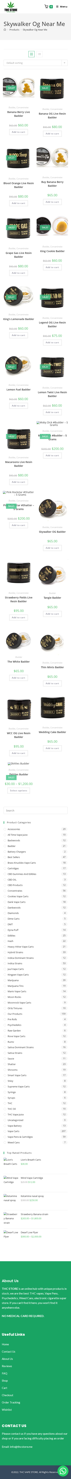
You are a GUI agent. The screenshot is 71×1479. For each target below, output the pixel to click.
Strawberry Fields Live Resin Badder (18, 599)
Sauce (11, 1058)
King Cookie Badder (52, 251)
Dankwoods (14, 907)
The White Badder (18, 661)
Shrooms (12, 1069)
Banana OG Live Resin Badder (52, 115)
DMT (10, 924)
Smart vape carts (17, 1075)
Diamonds (13, 913)
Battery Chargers (17, 851)
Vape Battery (15, 1125)
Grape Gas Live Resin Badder (19, 254)
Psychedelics (14, 1025)
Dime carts (13, 918)
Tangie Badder (52, 597)
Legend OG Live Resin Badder (52, 324)
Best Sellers (14, 857)
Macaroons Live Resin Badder (18, 464)
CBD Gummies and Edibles (22, 874)
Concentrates (22, 107)
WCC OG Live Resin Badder (18, 735)
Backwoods (14, 840)
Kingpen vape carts (18, 974)
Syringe (12, 1092)
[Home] (5, 29)
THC (10, 1103)
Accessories (14, 829)
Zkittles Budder (18, 774)
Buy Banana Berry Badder (52, 183)
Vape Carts (13, 1131)
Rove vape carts (16, 1036)
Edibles (11, 935)
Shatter (12, 1064)
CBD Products (15, 885)
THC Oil (12, 1108)
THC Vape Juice (16, 1114)
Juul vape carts (16, 969)
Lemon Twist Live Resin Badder (52, 394)
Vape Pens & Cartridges (20, 1136)
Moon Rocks (14, 997)
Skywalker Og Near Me (35, 29)
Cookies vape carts (18, 896)
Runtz (11, 1041)
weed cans (14, 1142)
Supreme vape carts (19, 1086)
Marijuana (13, 980)
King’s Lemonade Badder (18, 319)
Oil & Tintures (15, 1008)
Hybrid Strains (15, 952)
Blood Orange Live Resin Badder (18, 185)
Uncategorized (15, 1120)
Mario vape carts (17, 991)
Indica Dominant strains (21, 958)
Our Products (15, 1013)
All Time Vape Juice (17, 834)
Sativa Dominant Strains (21, 1047)
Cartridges (13, 868)
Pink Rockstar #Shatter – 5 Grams (18, 507)
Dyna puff (13, 930)
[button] (63, 1471)
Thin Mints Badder (52, 667)
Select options (18, 790)
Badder (12, 107)
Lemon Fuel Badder (19, 389)
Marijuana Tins (15, 986)
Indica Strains (15, 963)
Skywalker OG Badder (52, 531)
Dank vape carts (16, 902)
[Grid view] (31, 54)
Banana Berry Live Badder (18, 114)
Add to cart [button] (18, 131)
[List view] (39, 54)
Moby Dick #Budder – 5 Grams (52, 437)
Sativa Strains (15, 1053)
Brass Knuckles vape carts (22, 862)
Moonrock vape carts (19, 1002)
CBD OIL (12, 879)
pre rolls (12, 1019)
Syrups (11, 1097)
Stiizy (10, 1081)
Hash (10, 941)
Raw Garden (14, 1030)
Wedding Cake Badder (52, 732)
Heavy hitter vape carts (21, 946)
